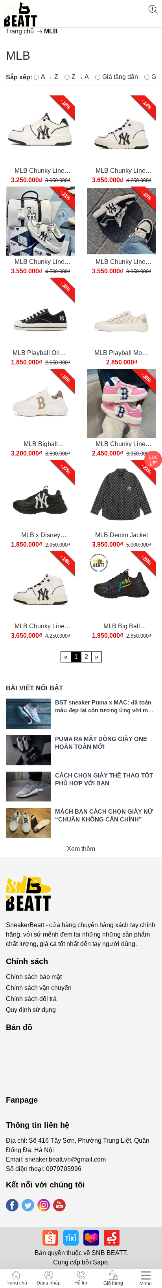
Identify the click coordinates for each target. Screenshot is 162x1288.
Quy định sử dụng (31, 1009)
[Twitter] (28, 1205)
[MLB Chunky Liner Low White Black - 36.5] (40, 130)
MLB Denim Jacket (121, 535)
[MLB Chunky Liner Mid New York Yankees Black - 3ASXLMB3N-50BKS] (40, 221)
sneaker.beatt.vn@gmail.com (65, 1159)
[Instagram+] (43, 1205)
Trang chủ (20, 31)
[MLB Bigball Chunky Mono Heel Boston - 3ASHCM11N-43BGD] (40, 403)
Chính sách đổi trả (31, 998)
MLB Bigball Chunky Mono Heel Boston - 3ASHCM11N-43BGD (41, 445)
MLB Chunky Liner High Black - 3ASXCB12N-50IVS (121, 171)
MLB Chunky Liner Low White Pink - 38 (121, 445)
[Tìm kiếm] (153, 10)
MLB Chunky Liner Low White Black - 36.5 (40, 171)
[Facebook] (12, 1205)
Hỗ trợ (81, 1283)
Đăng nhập (49, 1283)
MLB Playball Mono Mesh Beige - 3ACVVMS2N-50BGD (121, 353)
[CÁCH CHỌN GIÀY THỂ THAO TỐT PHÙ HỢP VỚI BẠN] (28, 787)
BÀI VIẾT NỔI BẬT (34, 688)
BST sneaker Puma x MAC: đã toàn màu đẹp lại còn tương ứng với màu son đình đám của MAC (105, 710)
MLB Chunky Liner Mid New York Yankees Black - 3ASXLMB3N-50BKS (40, 262)
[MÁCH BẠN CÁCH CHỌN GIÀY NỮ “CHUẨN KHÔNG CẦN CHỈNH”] (28, 823)
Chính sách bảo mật (34, 976)
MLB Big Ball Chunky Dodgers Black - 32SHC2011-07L (121, 627)
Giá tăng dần (120, 76)
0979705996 (63, 1168)
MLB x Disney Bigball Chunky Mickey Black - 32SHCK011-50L (40, 536)
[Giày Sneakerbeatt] (20, 13)
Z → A (80, 76)
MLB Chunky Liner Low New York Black (121, 262)
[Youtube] (59, 1205)
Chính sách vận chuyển (39, 987)
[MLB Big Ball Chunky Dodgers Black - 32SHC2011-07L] (121, 585)
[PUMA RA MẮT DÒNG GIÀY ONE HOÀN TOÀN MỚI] (28, 750)
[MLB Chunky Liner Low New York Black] (121, 221)
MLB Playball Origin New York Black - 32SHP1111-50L (40, 353)
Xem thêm (81, 848)
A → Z (49, 76)
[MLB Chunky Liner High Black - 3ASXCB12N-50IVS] (121, 130)
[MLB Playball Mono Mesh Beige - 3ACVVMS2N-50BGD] (121, 312)
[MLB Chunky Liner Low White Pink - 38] (121, 403)
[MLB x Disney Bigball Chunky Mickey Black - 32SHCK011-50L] (40, 494)
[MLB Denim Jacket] (121, 494)
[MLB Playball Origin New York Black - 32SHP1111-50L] (40, 312)
